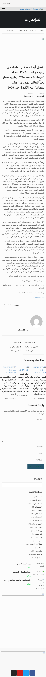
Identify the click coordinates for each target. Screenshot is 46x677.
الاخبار (40, 497)
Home (42, 30)
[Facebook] (9, 305)
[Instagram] (14, 673)
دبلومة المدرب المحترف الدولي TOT (17, 580)
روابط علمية (38, 531)
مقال (40, 547)
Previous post (30, 343)
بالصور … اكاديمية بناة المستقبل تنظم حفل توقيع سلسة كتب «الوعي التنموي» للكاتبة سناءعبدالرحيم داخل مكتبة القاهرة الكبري (8, 385)
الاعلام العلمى (22, 30)
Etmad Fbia (23, 330)
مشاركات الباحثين (36, 544)
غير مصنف (38, 534)
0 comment (28, 96)
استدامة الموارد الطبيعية (22, 572)
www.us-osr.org (38, 297)
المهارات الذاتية (36, 524)
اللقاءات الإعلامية (36, 504)
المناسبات (38, 517)
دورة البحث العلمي (24, 564)
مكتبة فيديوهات (36, 554)
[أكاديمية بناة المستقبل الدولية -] (31, 9)
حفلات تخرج (38, 527)
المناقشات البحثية (35, 520)
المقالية (39, 510)
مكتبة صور (38, 551)
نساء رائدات (38, 558)
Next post (17, 343)
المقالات (33, 30)
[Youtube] (20, 673)
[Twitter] (3, 305)
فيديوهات (39, 541)
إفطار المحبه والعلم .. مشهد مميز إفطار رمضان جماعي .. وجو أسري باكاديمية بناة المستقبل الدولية (23, 382)
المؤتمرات (9, 30)
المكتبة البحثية (37, 514)
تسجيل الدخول (6, 3)
